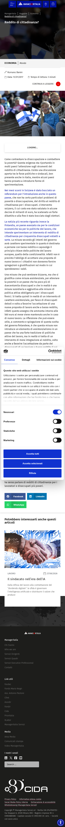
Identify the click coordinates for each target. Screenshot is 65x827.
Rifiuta (32, 473)
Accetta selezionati (32, 463)
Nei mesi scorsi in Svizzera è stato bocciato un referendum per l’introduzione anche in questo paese (30, 194)
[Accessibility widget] (60, 822)
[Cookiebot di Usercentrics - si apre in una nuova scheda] (48, 351)
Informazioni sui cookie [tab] (49, 360)
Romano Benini (14, 72)
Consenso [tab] (9, 360)
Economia (34, 13)
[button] (15, 496)
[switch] (57, 421)
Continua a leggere (43, 84)
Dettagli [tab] (26, 360)
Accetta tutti (32, 453)
